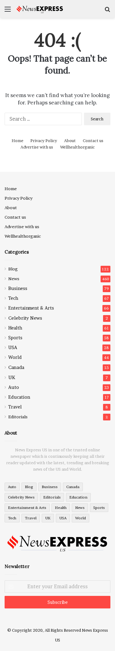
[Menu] (8, 11)
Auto (13, 387)
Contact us (93, 140)
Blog (13, 268)
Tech (13, 298)
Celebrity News (25, 318)
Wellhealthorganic (77, 147)
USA (12, 347)
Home (17, 140)
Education (19, 397)
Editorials (18, 416)
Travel (15, 407)
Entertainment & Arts (31, 308)
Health (15, 328)
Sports (15, 338)
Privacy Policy (43, 140)
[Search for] (107, 11)
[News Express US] (39, 8)
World (15, 357)
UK (11, 377)
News (13, 278)
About (70, 140)
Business (17, 288)
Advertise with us (37, 147)
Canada (16, 367)
